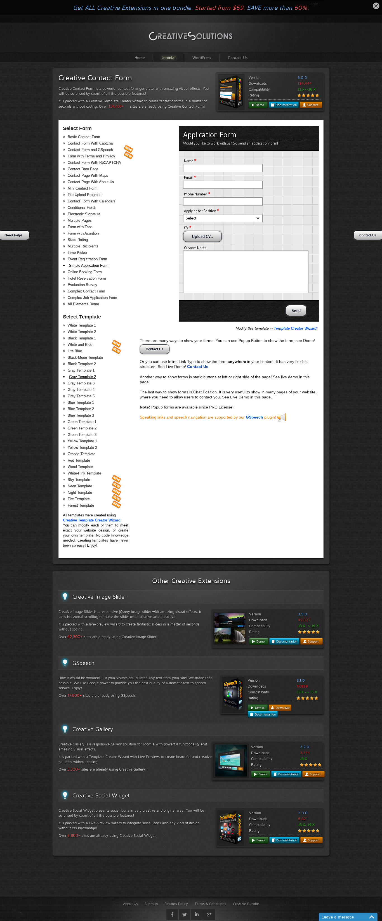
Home (140, 57)
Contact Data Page (83, 169)
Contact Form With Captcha (90, 143)
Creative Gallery (92, 729)
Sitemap (151, 903)
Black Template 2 (82, 364)
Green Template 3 (82, 435)
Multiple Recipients (83, 246)
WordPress (201, 57)
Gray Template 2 (82, 377)
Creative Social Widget (101, 795)
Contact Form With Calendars (91, 201)
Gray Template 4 (81, 390)
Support (312, 105)
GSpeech (254, 417)
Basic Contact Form (84, 137)
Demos (259, 707)
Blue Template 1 (81, 402)
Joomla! (169, 57)
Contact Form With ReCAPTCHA (94, 162)
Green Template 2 (82, 428)
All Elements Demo (83, 304)
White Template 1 (82, 325)
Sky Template (79, 480)
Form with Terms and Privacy (91, 156)
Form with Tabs (80, 227)
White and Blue (80, 345)
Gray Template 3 (81, 383)
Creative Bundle (246, 903)
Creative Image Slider (99, 596)
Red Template (79, 460)
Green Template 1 (82, 422)
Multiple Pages (80, 220)
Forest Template (81, 505)
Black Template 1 (82, 338)
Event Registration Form (87, 259)
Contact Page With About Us (91, 182)
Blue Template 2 (81, 409)
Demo (259, 105)
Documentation (286, 105)
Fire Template (79, 499)
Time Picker (77, 253)
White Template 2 (82, 332)
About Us (130, 903)
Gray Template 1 (81, 370)
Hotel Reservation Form (87, 278)
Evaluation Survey (82, 285)
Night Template (80, 492)
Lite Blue (75, 351)
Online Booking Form (85, 272)
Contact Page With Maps (88, 175)
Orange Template (81, 454)
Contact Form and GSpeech (90, 150)
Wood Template (80, 467)
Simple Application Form (89, 265)
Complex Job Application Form (92, 298)
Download (282, 707)
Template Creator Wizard (295, 328)
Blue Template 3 (81, 415)
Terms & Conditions (210, 903)
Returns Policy (176, 903)
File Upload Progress (85, 195)
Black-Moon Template (85, 357)
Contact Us (237, 57)
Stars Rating (78, 240)
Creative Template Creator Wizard (92, 520)
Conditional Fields (82, 208)
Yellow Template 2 (82, 447)
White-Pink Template (84, 473)
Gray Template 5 (81, 396)
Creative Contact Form (95, 78)
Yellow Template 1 (82, 441)
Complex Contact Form (86, 291)
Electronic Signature (84, 214)
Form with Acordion (83, 233)
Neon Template (80, 486)
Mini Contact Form (83, 188)
